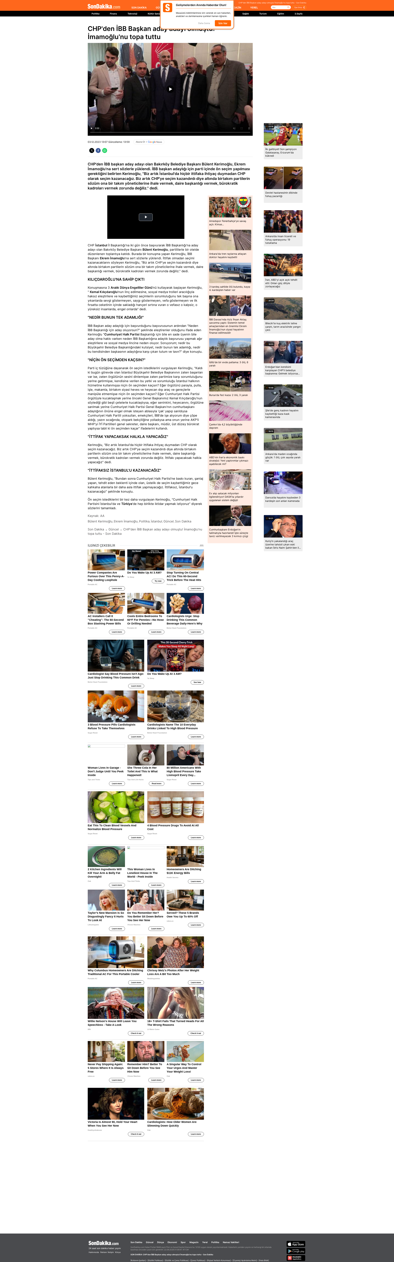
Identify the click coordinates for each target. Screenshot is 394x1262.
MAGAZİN (235, 7)
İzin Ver (223, 23)
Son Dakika (136, 1242)
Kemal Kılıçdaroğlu (104, 292)
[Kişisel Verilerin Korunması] (219, 1260)
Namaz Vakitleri (231, 1242)
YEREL (254, 7)
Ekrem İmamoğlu (112, 258)
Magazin (194, 1242)
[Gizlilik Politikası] (155, 1260)
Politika (95, 13)
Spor (183, 1242)
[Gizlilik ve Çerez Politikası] (177, 1260)
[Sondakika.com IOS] (296, 1244)
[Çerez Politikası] (197, 1260)
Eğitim (280, 13)
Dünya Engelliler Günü (136, 287)
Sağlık (245, 13)
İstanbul (101, 245)
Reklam (103, 1252)
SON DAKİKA (139, 7)
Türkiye (126, 504)
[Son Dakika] (104, 6)
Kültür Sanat (154, 13)
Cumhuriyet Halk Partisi (121, 334)
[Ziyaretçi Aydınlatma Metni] (245, 1260)
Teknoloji (132, 13)
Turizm (263, 13)
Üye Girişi (298, 7)
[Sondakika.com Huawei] (296, 1258)
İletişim (111, 1252)
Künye (118, 1252)
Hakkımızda (94, 1252)
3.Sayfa (298, 13)
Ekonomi (172, 1242)
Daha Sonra (204, 23)
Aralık (115, 287)
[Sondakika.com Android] (296, 1251)
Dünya (160, 1242)
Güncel (149, 1242)
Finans (113, 13)
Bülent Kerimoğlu (155, 249)
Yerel (205, 1242)
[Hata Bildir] (264, 1260)
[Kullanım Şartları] (138, 1260)
